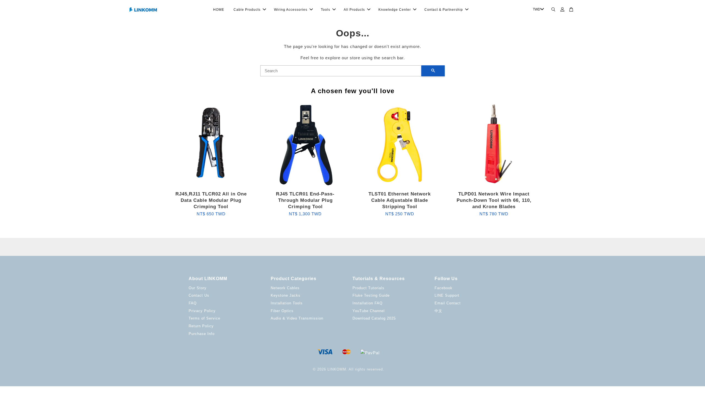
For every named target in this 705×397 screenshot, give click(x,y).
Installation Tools (287, 303)
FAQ (193, 303)
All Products (354, 10)
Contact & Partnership (443, 10)
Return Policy (201, 326)
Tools (325, 10)
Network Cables (285, 288)
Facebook (443, 288)
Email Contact (448, 303)
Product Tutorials (368, 288)
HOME (218, 10)
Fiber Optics (282, 311)
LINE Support (447, 295)
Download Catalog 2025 (374, 318)
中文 (438, 311)
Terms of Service (204, 318)
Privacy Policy (202, 311)
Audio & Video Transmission (297, 318)
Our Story (198, 288)
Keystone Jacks (285, 295)
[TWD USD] (537, 9)
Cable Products (247, 10)
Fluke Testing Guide (371, 295)
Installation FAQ (367, 303)
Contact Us (199, 295)
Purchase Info (202, 334)
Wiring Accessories (290, 10)
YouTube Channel (368, 311)
